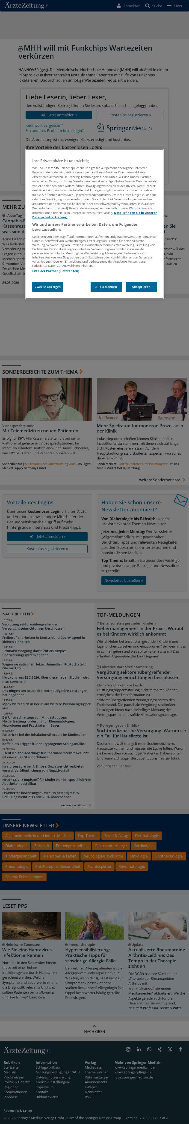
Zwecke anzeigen (48, 287)
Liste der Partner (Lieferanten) (55, 271)
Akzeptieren (141, 287)
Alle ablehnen (106, 287)
